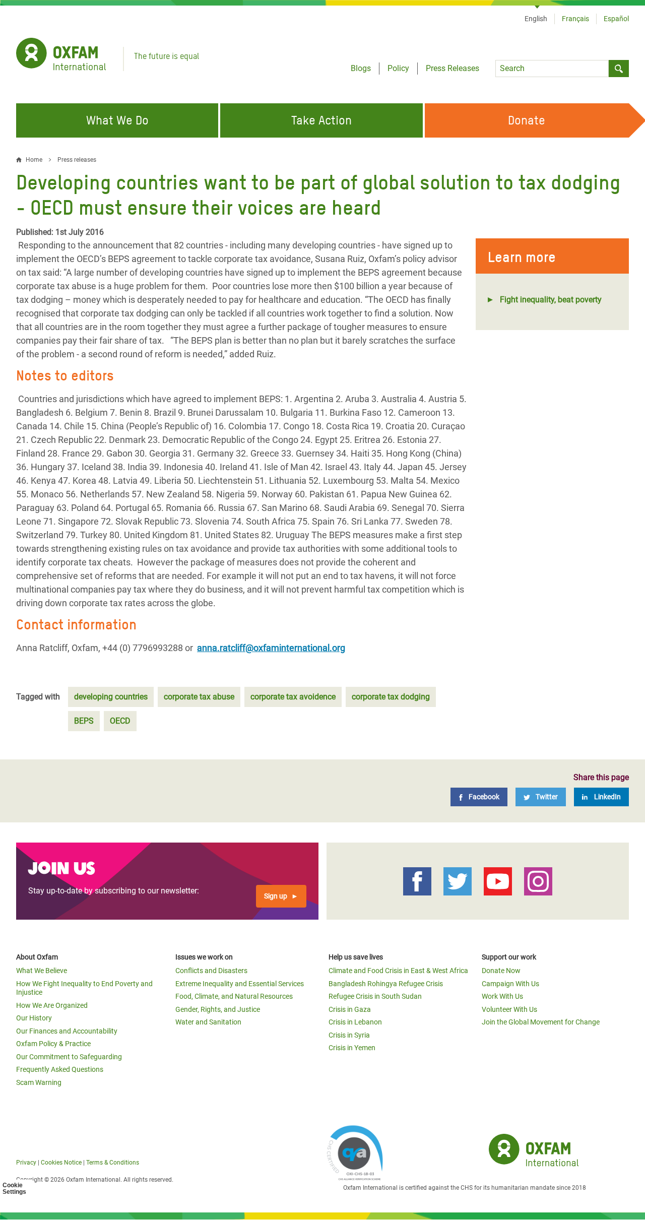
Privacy (26, 1162)
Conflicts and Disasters (211, 971)
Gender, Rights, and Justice (217, 1009)
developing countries (111, 696)
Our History (34, 1018)
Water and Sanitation (208, 1022)
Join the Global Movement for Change (541, 1022)
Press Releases (452, 68)
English (536, 19)
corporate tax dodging (391, 696)
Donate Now (501, 971)
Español (616, 19)
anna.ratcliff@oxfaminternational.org (271, 648)
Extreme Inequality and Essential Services (239, 984)
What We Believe (41, 971)
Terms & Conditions (112, 1162)
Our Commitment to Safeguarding (69, 1057)
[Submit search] (619, 68)
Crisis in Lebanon (355, 1022)
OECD (120, 721)
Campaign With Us (510, 984)
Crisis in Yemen (352, 1048)
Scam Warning (38, 1082)
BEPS (84, 721)
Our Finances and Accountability (66, 1031)
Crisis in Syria (349, 1035)
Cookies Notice (61, 1162)
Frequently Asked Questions (59, 1069)
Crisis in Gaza (350, 1009)
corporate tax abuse (199, 696)
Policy (398, 68)
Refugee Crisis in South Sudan (375, 996)
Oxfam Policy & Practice (53, 1044)
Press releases (76, 159)
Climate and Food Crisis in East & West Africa (398, 971)
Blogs (361, 68)
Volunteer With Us (509, 1009)
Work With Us (502, 996)
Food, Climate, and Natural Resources (234, 996)
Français (575, 19)
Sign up (275, 896)
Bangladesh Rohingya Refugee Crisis (386, 984)
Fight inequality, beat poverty (551, 299)
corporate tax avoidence (293, 696)
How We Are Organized (52, 1005)
